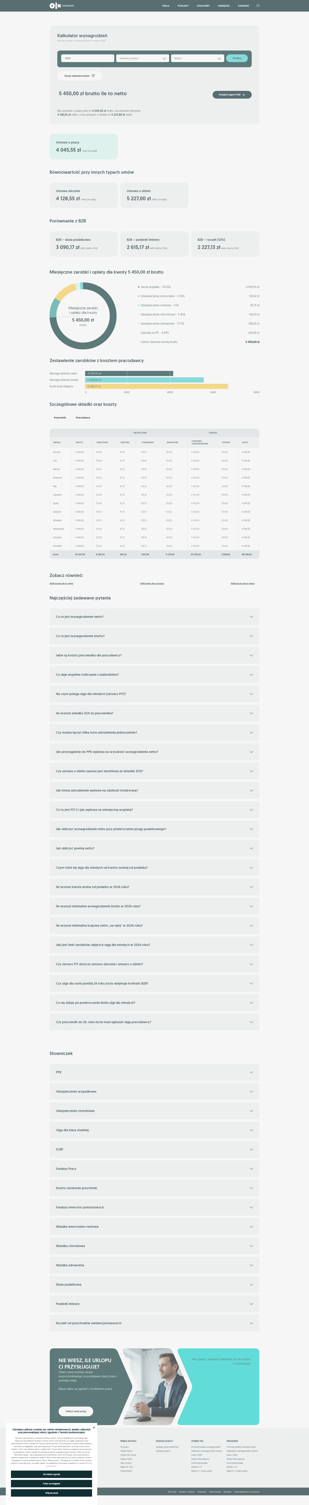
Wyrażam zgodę (51, 1474)
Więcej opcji (51, 1492)
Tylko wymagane (51, 1483)
